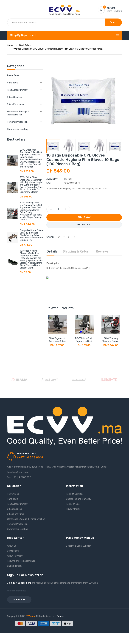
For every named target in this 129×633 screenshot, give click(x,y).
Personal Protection (17, 524)
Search (60, 616)
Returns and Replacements (21, 561)
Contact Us (13, 551)
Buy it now (84, 217)
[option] (53, 146)
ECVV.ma (30, 616)
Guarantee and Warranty (78, 499)
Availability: (52, 179)
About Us (11, 546)
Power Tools (13, 75)
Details (52, 251)
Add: (9, 466)
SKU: (48, 183)
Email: (10, 472)
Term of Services (75, 494)
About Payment (15, 556)
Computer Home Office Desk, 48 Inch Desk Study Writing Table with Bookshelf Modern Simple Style (31, 235)
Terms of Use (73, 504)
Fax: (9, 477)
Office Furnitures (15, 514)
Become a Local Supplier (78, 546)
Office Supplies (14, 509)
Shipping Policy (14, 566)
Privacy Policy (73, 509)
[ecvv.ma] (64, 7)
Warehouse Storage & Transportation (26, 519)
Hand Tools (12, 499)
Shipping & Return (76, 251)
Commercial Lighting (17, 529)
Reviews (102, 251)
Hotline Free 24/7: (26, 453)
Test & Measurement (17, 504)
